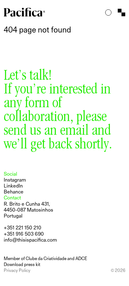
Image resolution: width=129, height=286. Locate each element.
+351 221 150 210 (22, 228)
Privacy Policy (17, 270)
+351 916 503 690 (24, 234)
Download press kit (22, 264)
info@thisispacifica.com (30, 240)
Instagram (15, 180)
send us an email (46, 131)
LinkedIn (13, 186)
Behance (13, 192)
